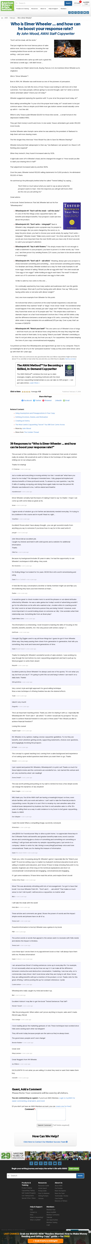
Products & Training (22, 9)
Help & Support (53, 9)
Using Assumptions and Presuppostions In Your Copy (35, 413)
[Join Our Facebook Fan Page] (69, 12)
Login (48, 1225)
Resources (34, 9)
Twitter (38, 400)
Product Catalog (27, 1188)
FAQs (31, 1215)
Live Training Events (28, 1196)
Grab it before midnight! (46, 1241)
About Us (43, 9)
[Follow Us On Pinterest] (75, 12)
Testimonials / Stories (61, 1196)
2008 (6, 18)
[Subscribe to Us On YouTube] (84, 12)
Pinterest (48, 400)
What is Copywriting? (36, 1217)
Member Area (51, 1210)
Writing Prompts (43, 1196)
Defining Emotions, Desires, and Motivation (31, 417)
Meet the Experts (60, 1191)
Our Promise (58, 1188)
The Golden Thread (31, 432)
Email (67, 400)
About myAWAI (51, 1212)
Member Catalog (52, 1222)
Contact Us (33, 1212)
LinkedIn (58, 400)
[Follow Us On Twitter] (72, 12)
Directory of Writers (61, 1201)
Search (68, 3)
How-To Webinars (43, 1193)
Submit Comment (44, 1125)
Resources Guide (43, 1186)
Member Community (53, 1215)
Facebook (28, 400)
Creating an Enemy (22, 421)
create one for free (63, 1106)
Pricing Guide (42, 1191)
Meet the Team (60, 1193)
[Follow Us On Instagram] (81, 12)
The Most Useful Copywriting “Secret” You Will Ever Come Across (40, 425)
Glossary (41, 1198)
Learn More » (35, 383)
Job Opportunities (52, 1220)
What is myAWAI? (35, 1220)
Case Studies (59, 1198)
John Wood (26, 428)
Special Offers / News (29, 1198)
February (13, 18)
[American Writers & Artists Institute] (7, 6)
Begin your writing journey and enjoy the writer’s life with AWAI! (45, 1168)
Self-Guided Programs (29, 1193)
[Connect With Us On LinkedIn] (78, 12)
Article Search (42, 1188)
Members (63, 9)
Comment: (30, 1109)
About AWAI (58, 1186)
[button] (77, 3)
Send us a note (70, 359)
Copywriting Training (28, 1191)
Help (31, 1210)
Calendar (49, 1217)
